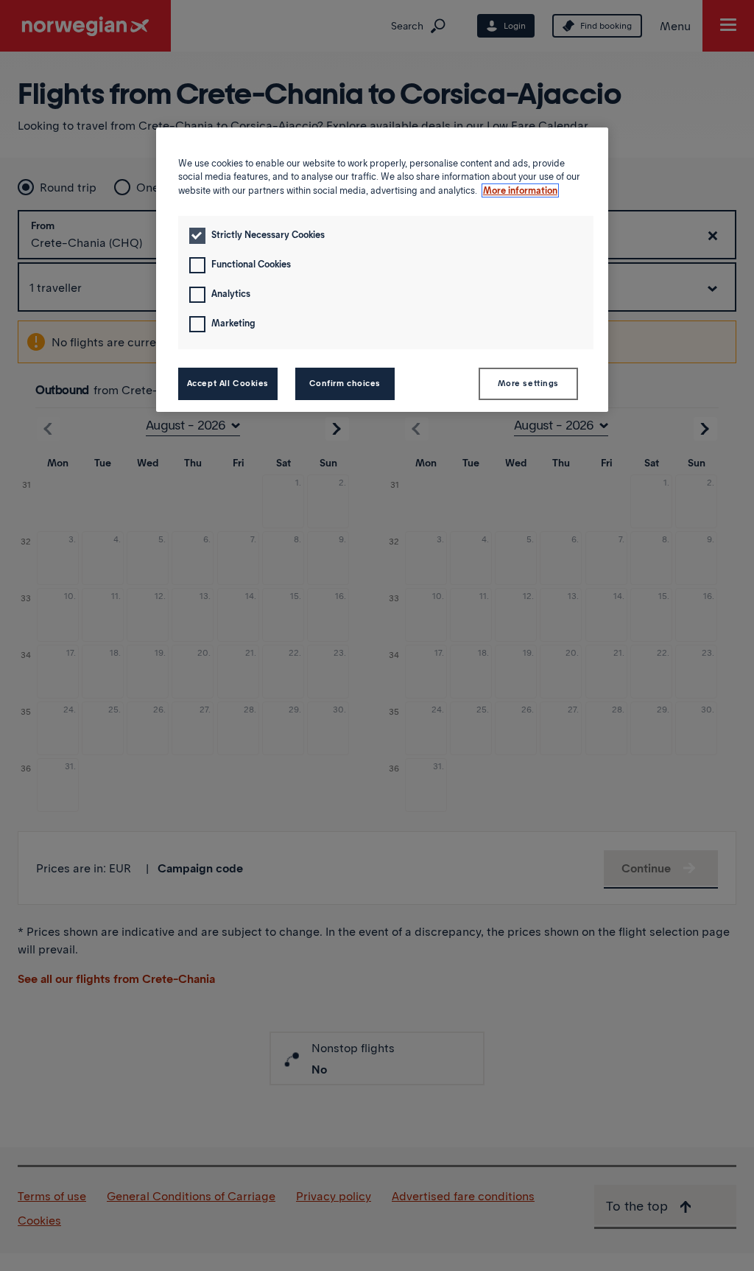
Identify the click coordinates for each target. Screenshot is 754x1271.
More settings (528, 383)
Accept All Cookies (228, 383)
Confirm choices (345, 383)
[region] (382, 269)
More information (520, 190)
